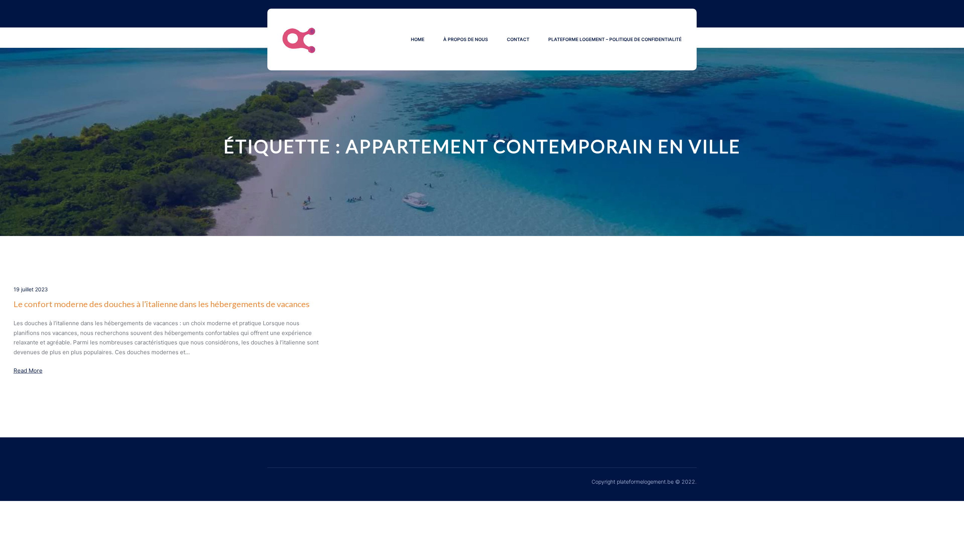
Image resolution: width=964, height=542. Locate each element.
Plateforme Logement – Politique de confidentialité (615, 39)
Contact (518, 39)
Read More (28, 370)
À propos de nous (465, 39)
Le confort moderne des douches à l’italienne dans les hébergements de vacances (162, 304)
